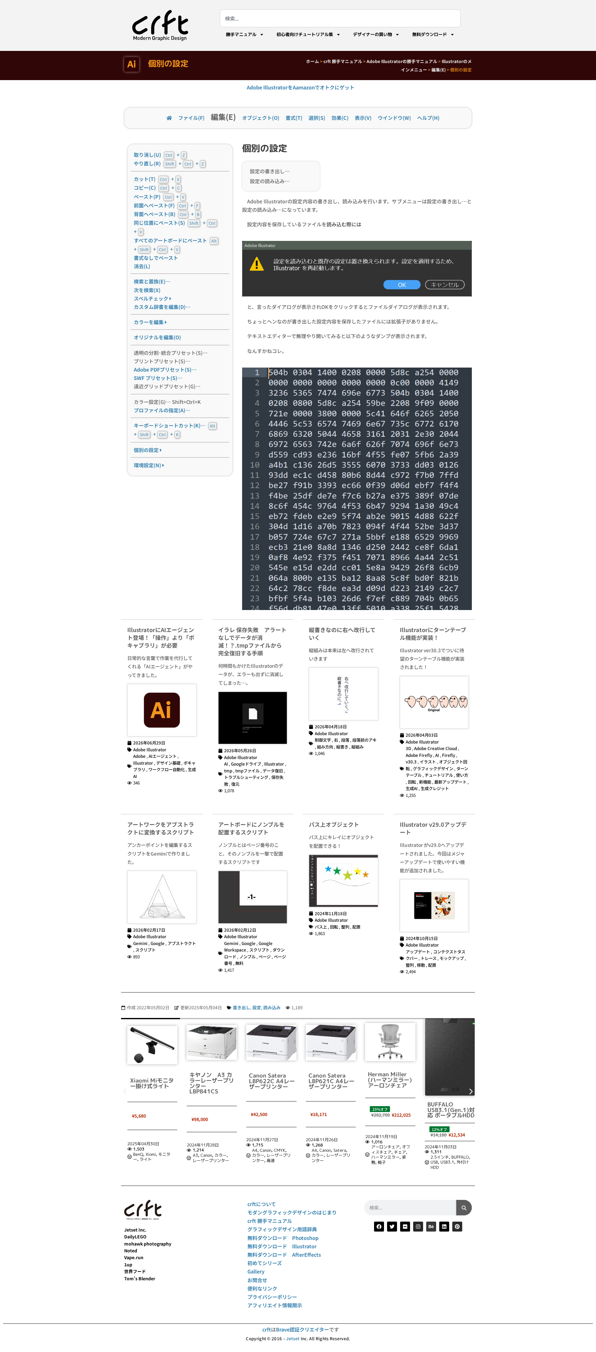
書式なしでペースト (156, 257)
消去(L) (142, 266)
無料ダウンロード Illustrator (282, 1246)
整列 (345, 927)
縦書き (342, 747)
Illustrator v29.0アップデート (433, 828)
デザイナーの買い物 (372, 34)
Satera (339, 1150)
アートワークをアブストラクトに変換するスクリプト (160, 828)
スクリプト (145, 950)
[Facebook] (379, 1227)
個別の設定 (147, 450)
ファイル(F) (191, 117)
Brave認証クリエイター (302, 1329)
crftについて (261, 1204)
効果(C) (340, 117)
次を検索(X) (147, 290)
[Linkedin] (444, 1227)
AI (226, 764)
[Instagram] (418, 1227)
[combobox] (340, 18)
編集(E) (438, 69)
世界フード (135, 1271)
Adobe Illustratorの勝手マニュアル (402, 61)
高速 (271, 1160)
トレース (428, 958)
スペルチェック (151, 298)
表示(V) (363, 117)
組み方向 (325, 747)
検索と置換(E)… (152, 281)
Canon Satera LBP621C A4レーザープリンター (331, 1081)
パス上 (321, 927)
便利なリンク (262, 1288)
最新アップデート (450, 782)
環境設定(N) (148, 465)
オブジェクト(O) (260, 117)
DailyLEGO (135, 1236)
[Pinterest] (457, 1227)
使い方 (462, 775)
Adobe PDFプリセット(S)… (165, 369)
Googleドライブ (246, 764)
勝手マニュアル (241, 34)
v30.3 (411, 761)
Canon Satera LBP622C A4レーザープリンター (272, 1081)
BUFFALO (460, 1157)
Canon (206, 1155)
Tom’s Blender (139, 1278)
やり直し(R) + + (169, 163)
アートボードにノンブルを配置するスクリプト (251, 828)
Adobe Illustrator (149, 749)
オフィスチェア (390, 1149)
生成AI (412, 788)
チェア (400, 1152)
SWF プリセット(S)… (158, 378)
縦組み (357, 747)
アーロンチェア (385, 1147)
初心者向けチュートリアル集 (305, 34)
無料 (239, 963)
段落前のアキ (364, 740)
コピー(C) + (157, 187)
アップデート (418, 951)
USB (434, 1162)
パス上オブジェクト (334, 824)
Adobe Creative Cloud (435, 748)
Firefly (448, 755)
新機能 (425, 782)
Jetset (293, 1338)
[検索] (464, 1207)
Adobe (139, 756)
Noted (130, 1250)
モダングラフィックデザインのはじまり (292, 1212)
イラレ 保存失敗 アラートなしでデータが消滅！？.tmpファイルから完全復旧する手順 (252, 641)
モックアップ (452, 958)
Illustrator (143, 763)
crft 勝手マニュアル (342, 61)
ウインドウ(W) (394, 117)
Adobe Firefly (419, 755)
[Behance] (431, 1227)
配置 (356, 927)
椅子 (382, 1162)
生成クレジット (435, 788)
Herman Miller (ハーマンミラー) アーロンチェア (390, 1079)
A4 (254, 1150)
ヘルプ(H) (428, 117)
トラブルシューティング (246, 777)
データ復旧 (273, 770)
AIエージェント (163, 756)
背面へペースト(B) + (166, 214)
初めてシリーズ (264, 1263)
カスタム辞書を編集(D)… (162, 306)
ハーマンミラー (385, 1157)
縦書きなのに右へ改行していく (342, 633)
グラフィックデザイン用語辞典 (282, 1229)
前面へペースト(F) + (166, 205)
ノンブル (247, 956)
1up (128, 1264)
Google (158, 943)
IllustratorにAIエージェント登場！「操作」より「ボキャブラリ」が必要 (160, 637)
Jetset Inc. (135, 1230)
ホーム (312, 61)
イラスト (428, 761)
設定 (256, 1007)
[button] (125, 1092)
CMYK (279, 1150)
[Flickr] (405, 1227)
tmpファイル (247, 770)
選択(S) (317, 117)
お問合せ (257, 1280)
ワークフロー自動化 (166, 769)
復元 (235, 784)
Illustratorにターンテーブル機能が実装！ (433, 633)
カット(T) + (156, 179)
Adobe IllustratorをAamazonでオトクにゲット (300, 87)
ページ (265, 956)
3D (408, 748)
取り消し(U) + (159, 154)
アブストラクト (182, 943)
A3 (195, 1155)
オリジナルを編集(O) (157, 337)
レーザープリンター (211, 1160)
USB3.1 (447, 1162)
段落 (345, 740)
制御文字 (323, 740)
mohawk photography (147, 1244)
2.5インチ (440, 1157)
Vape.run (133, 1257)
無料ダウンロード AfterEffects (284, 1254)
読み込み (272, 1007)
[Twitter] (392, 1227)
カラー (220, 1155)
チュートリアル (439, 775)
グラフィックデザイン (433, 768)
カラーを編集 (149, 322)
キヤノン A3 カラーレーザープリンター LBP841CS (211, 1083)
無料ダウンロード (429, 34)
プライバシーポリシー (272, 1296)
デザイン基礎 (168, 763)
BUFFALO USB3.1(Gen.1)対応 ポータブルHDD (451, 1110)
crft (266, 1329)
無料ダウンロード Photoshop (282, 1237)
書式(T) (294, 117)
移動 (421, 965)
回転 (412, 782)
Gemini (140, 943)
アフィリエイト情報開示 (274, 1305)
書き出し (241, 1007)
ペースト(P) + (159, 196)
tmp (228, 770)
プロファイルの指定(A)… (162, 410)
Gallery (255, 1271)
